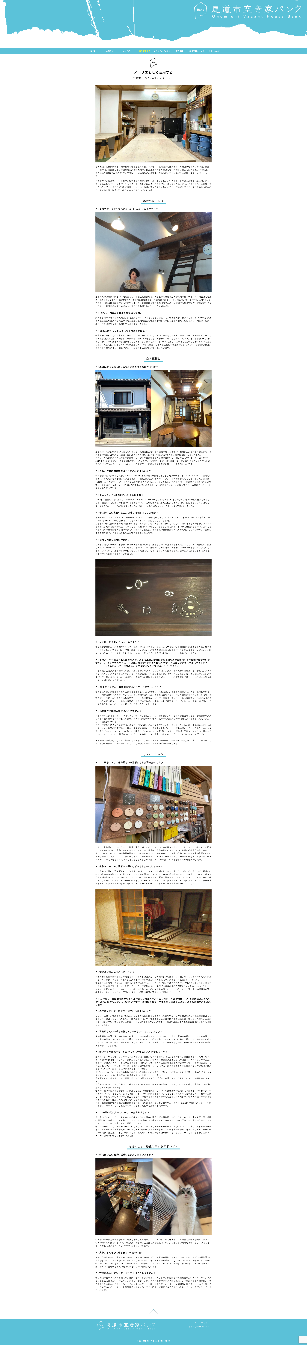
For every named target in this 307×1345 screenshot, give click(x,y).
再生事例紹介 (145, 51)
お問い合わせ (214, 51)
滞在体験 (179, 51)
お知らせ (110, 51)
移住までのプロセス (162, 51)
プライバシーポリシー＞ (198, 1327)
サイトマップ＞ (202, 1323)
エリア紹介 (127, 51)
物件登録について (196, 51)
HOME (92, 51)
